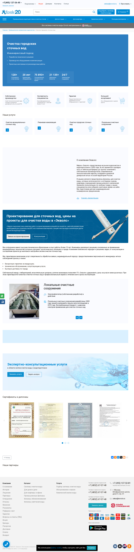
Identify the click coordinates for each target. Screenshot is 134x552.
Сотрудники (7, 499)
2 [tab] (65, 443)
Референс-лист (9, 511)
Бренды (6, 523)
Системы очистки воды (33, 487)
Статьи (66, 4)
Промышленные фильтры (34, 496)
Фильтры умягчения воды (34, 502)
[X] (121, 457)
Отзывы (6, 502)
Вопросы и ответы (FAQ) (12, 517)
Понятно (91, 548)
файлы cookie (56, 548)
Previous (4, 420)
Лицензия (6, 493)
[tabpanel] (17, 126)
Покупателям (30, 4)
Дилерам (48, 4)
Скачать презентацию (89, 198)
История (6, 490)
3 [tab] (68, 443)
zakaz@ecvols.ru (110, 4)
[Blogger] (124, 457)
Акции (41, 4)
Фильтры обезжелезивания (35, 499)
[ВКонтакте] (112, 457)
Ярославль (126, 4)
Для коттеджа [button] (59, 19)
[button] (4, 19)
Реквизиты (7, 508)
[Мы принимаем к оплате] (109, 516)
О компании (7, 487)
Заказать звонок (8, 5)
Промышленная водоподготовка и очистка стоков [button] (29, 19)
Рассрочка (7, 526)
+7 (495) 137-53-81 (122, 483)
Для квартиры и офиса (33, 493)
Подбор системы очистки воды (68, 487)
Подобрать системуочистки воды (106, 12)
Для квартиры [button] (77, 19)
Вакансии (6, 505)
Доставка (6, 529)
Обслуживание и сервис (65, 490)
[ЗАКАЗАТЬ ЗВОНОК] (6, 544)
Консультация (39, 236)
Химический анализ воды (66, 493)
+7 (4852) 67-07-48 (97, 485)
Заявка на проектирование (18, 236)
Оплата (5, 532)
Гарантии (6, 514)
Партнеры (6, 496)
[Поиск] (94, 12)
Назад (7, 458)
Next (126, 420)
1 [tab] (62, 443)
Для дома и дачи (30, 490)
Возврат (6, 535)
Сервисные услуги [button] (97, 19)
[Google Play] (97, 528)
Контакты (57, 4)
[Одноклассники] (115, 457)
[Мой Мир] (118, 457)
